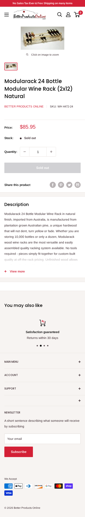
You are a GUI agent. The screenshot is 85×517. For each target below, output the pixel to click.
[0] (77, 14)
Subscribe (18, 452)
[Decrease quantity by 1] (24, 151)
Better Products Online (24, 106)
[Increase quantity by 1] (51, 151)
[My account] (68, 14)
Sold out (42, 168)
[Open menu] (6, 14)
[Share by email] (78, 185)
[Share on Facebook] (53, 185)
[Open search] (59, 14)
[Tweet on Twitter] (69, 185)
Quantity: (10, 151)
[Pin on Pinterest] (61, 185)
